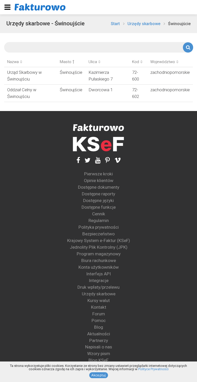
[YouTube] (96, 160)
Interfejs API (98, 273)
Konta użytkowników (98, 267)
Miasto (65, 61)
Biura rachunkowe (98, 260)
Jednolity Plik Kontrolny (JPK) (98, 247)
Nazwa (13, 61)
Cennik (98, 213)
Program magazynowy (99, 253)
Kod (135, 61)
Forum (98, 313)
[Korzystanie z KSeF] (98, 144)
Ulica (92, 61)
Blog (98, 327)
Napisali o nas (98, 346)
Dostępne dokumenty (98, 187)
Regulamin (98, 220)
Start (115, 23)
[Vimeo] (115, 160)
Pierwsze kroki (98, 173)
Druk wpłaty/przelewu (98, 287)
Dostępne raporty (98, 193)
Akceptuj (98, 375)
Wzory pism (98, 353)
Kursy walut (98, 300)
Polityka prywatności (98, 227)
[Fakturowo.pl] (40, 7)
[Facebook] (78, 160)
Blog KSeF (98, 360)
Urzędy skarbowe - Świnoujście (45, 23)
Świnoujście (179, 23)
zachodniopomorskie (170, 72)
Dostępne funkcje (99, 207)
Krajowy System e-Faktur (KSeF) (98, 240)
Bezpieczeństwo (98, 233)
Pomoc (99, 320)
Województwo (162, 61)
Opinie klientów (98, 180)
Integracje (99, 280)
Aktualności (98, 333)
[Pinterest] (105, 160)
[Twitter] (85, 160)
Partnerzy (98, 340)
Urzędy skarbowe (143, 23)
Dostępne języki (98, 200)
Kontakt (98, 307)
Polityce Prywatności (153, 369)
